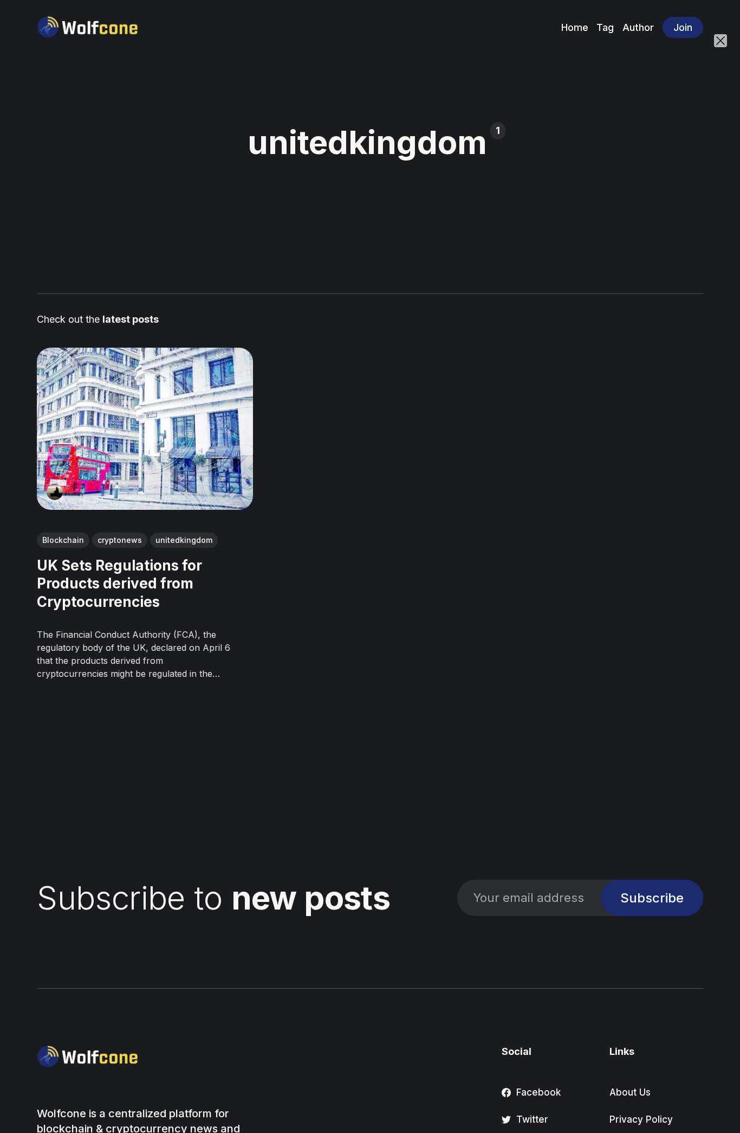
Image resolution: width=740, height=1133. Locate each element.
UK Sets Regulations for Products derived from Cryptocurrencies (119, 583)
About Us (630, 1092)
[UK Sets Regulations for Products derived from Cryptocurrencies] (145, 429)
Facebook (538, 1092)
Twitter (532, 1119)
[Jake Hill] (55, 492)
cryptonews (120, 540)
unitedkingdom (183, 540)
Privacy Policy (641, 1119)
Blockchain (63, 540)
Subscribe (652, 898)
